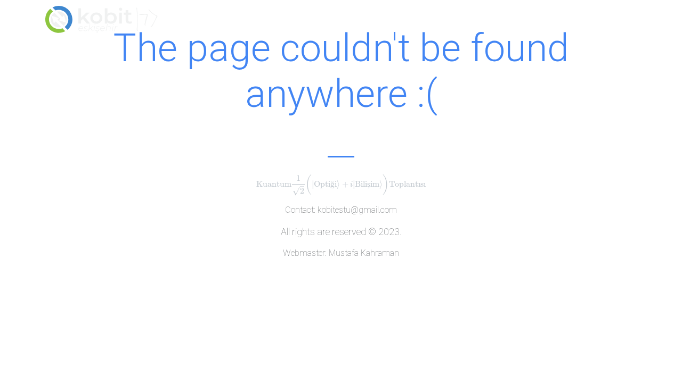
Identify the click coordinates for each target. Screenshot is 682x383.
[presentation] (341, 184)
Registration (403, 23)
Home (350, 23)
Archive (558, 23)
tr (625, 23)
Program (508, 23)
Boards (460, 23)
